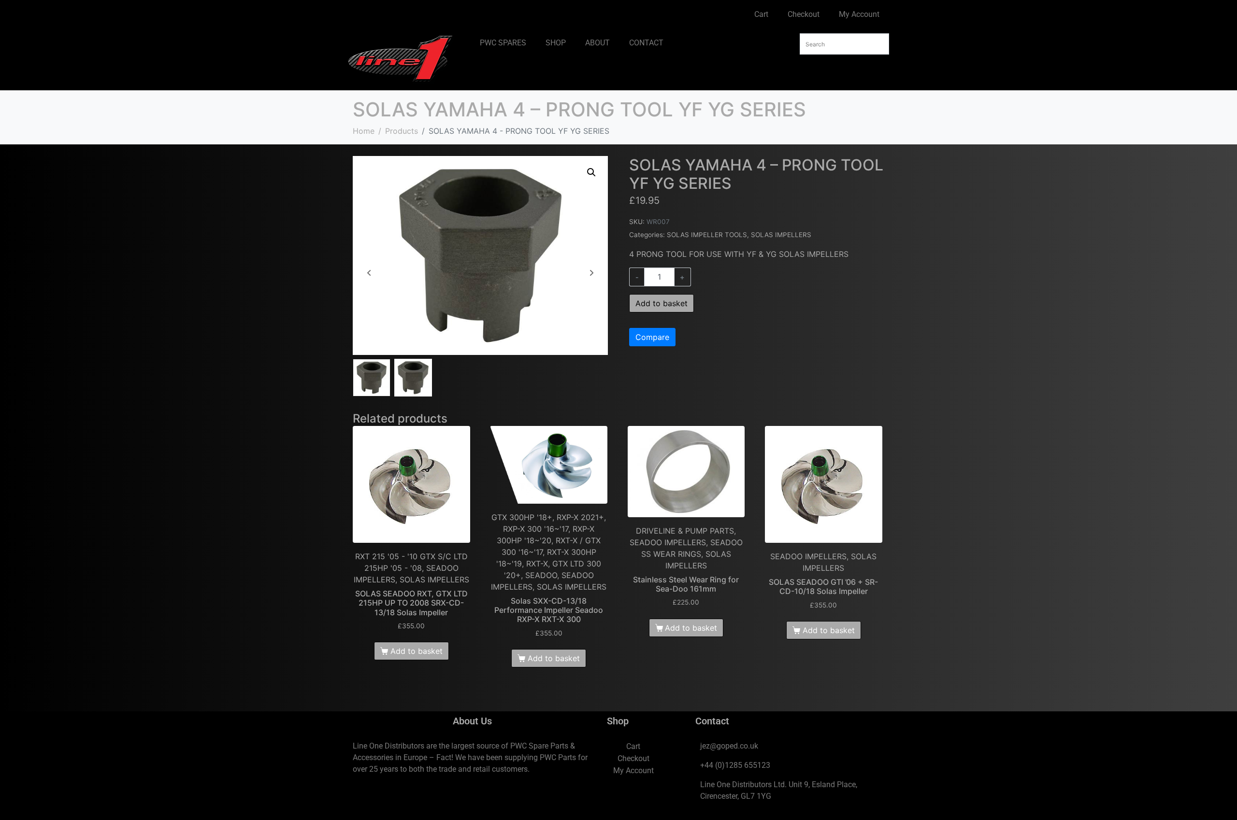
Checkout (804, 14)
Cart (761, 14)
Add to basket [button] (416, 651)
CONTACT (646, 42)
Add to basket (661, 303)
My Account (859, 14)
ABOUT (597, 42)
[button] (591, 172)
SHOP (556, 42)
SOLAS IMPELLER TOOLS (707, 235)
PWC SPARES (503, 42)
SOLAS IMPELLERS (781, 235)
